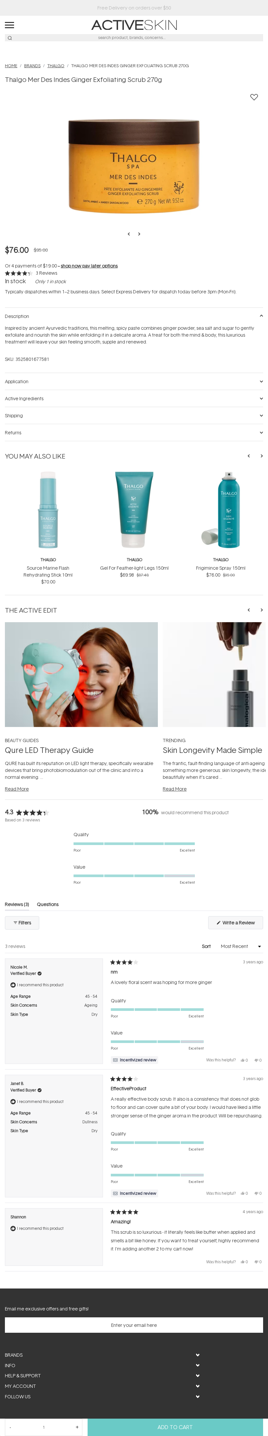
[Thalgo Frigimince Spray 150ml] (220, 474)
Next (137, 234)
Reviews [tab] (17, 905)
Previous (130, 234)
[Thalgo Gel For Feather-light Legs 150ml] (134, 474)
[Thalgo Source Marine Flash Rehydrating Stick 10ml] (48, 474)
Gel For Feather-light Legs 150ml (134, 568)
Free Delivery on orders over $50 (134, 7)
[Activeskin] (134, 24)
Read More (17, 789)
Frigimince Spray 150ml (220, 568)
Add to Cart (175, 1427)
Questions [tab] (48, 905)
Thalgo (48, 559)
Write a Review (242, 924)
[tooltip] (134, 1060)
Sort (207, 946)
